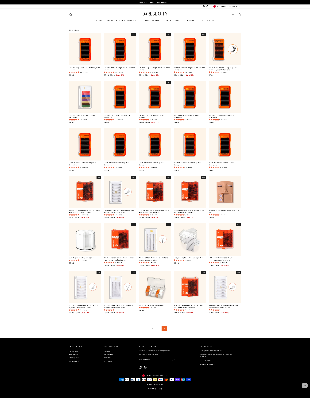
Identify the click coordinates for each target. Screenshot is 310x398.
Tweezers (191, 21)
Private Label (108, 354)
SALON (210, 21)
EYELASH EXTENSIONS (127, 21)
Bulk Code (107, 358)
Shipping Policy (74, 358)
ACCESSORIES (173, 21)
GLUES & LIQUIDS (152, 21)
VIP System (108, 361)
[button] (74, 72)
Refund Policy (73, 354)
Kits (201, 21)
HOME (99, 21)
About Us (107, 351)
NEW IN (109, 21)
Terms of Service (74, 361)
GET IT (85, 63)
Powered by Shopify (155, 389)
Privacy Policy (73, 351)
